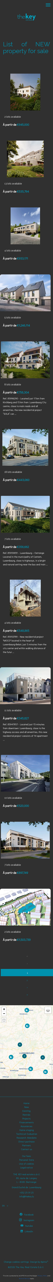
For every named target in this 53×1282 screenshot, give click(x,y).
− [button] (4, 1013)
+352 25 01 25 (27, 1192)
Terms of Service (24, 1278)
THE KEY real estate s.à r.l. (26, 1174)
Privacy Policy (42, 1275)
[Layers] (48, 1010)
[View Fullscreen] (4, 1020)
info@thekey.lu (26, 1196)
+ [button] (4, 1009)
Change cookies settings (16, 1261)
